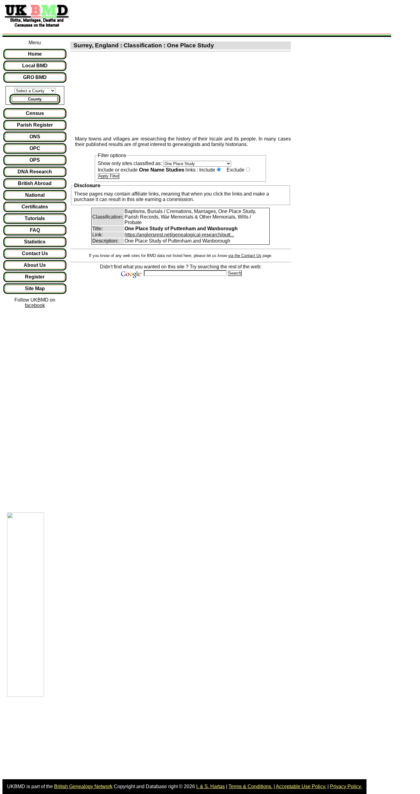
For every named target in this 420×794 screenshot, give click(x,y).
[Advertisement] (186, 16)
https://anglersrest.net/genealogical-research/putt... (179, 234)
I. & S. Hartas (210, 786)
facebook (35, 305)
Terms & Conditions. (250, 786)
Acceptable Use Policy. (301, 786)
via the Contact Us (244, 255)
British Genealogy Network (83, 786)
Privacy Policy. (346, 786)
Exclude (235, 169)
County (35, 99)
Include (207, 169)
